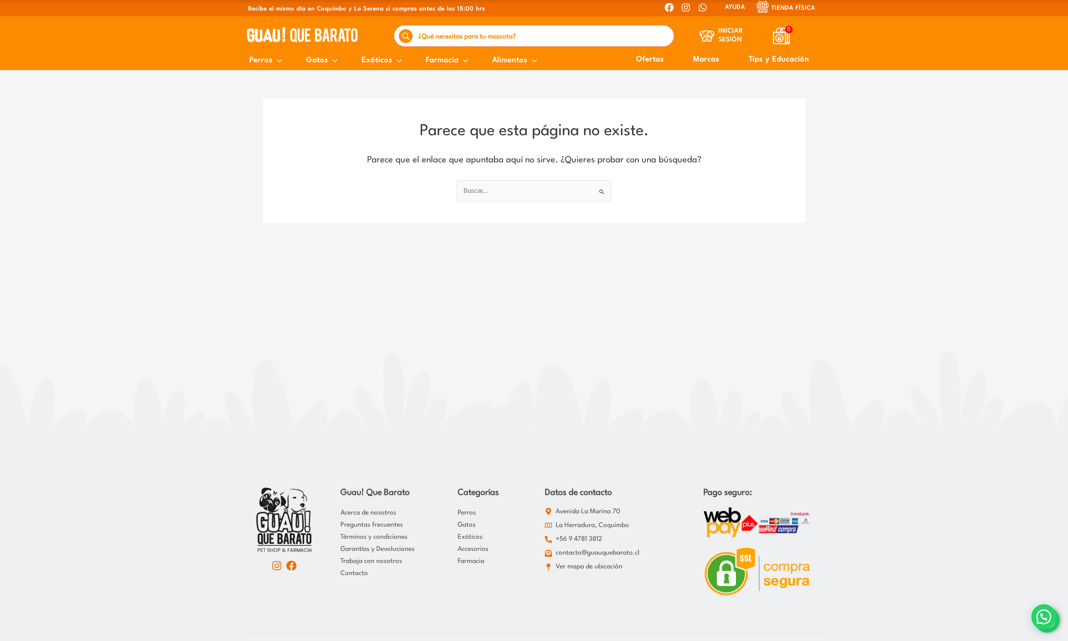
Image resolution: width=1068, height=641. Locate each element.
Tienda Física (793, 8)
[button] (1043, 616)
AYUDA (735, 7)
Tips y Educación (779, 59)
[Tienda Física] (762, 7)
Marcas (706, 59)
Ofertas (650, 59)
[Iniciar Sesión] (707, 36)
